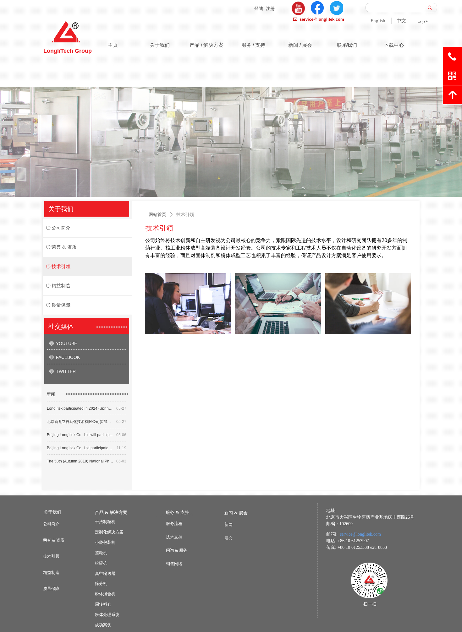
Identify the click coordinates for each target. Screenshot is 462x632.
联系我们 (347, 45)
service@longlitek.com (360, 534)
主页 (113, 45)
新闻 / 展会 (300, 45)
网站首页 (157, 214)
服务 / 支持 (253, 45)
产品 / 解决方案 (206, 45)
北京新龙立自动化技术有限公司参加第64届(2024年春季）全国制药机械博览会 (80, 418)
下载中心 (394, 45)
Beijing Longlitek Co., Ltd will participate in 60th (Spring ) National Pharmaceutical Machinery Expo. (80, 431)
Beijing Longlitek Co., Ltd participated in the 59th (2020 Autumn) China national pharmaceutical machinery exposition (80, 444)
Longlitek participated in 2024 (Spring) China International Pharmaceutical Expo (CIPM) (80, 404)
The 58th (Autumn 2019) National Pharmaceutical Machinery (80, 457)
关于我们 (160, 45)
